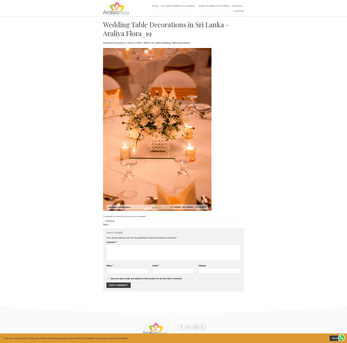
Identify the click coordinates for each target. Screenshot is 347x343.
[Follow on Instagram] (188, 327)
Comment (111, 242)
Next (107, 224)
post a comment (139, 216)
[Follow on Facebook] (181, 327)
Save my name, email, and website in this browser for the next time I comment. (146, 278)
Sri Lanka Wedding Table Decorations (170, 43)
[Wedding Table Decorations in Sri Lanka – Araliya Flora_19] (157, 129)
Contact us (238, 10)
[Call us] (203, 327)
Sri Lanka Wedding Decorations (178, 5)
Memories (237, 5)
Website (202, 265)
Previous (108, 221)
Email (155, 265)
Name (109, 265)
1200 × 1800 (142, 43)
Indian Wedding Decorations (214, 5)
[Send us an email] (195, 327)
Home (155, 5)
